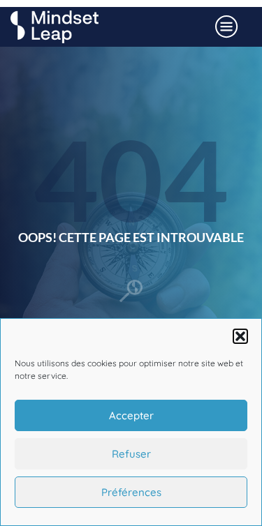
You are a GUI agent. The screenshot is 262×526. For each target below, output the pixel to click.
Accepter (131, 415)
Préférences (131, 492)
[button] (240, 336)
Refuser (131, 453)
